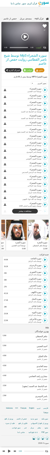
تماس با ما (16, 3)
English (31, 408)
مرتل (32, 428)
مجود (46, 428)
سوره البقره (42, 243)
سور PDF (44, 432)
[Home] (47, 18)
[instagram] (38, 438)
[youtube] (34, 438)
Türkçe (45, 413)
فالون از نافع (22, 423)
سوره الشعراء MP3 (39, 77)
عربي (39, 408)
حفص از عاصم (10, 18)
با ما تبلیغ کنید (33, 432)
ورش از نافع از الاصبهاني (39, 423)
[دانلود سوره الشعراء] (6, 90)
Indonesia (9, 408)
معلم (39, 428)
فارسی (45, 408)
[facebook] (47, 438)
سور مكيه (44, 419)
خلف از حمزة (10, 423)
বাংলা (16, 408)
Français (23, 408)
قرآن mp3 (39, 18)
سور (24, 3)
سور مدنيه (34, 419)
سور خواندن (16, 428)
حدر (25, 428)
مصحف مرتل (26, 18)
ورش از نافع (9, 419)
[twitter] (42, 438)
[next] (5, 235)
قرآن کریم (32, 3)
